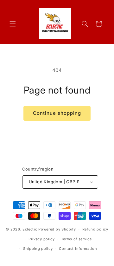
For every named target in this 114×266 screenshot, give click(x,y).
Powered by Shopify (57, 229)
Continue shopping (57, 113)
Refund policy (95, 229)
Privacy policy (41, 239)
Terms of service (76, 239)
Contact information (78, 248)
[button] (13, 24)
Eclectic (29, 229)
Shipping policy (38, 248)
